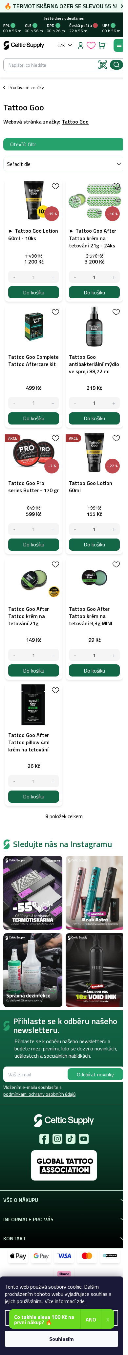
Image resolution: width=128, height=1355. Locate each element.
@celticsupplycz (70, 1139)
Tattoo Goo (75, 122)
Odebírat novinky (95, 1074)
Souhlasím (61, 1339)
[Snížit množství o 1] (14, 277)
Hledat (116, 65)
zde (81, 1301)
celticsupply (57, 1139)
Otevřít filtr (23, 144)
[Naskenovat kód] (102, 64)
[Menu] (119, 45)
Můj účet (80, 45)
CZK (61, 45)
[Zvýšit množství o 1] (53, 277)
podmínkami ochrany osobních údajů (39, 1094)
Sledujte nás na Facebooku (44, 1139)
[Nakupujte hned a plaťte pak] (110, 1256)
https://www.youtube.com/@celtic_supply (84, 1139)
